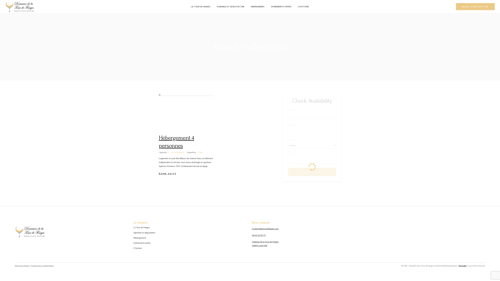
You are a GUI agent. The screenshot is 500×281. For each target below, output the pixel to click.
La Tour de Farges (141, 227)
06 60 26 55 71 (259, 235)
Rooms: (292, 139)
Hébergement (139, 237)
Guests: (292, 154)
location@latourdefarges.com (265, 228)
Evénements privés (142, 242)
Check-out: (294, 125)
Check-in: (293, 110)
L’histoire (137, 248)
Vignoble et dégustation (144, 232)
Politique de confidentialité (42, 265)
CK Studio (462, 265)
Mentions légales (22, 265)
